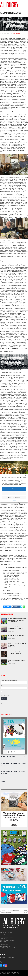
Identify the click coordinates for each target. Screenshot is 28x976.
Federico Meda (16, 33)
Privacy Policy (12, 973)
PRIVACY (14, 500)
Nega (14, 493)
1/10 (5, 752)
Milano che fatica (24, 911)
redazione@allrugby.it (8, 957)
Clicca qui (16, 704)
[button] (25, 476)
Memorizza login (5, 695)
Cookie (18, 973)
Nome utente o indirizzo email (9, 680)
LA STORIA (4, 35)
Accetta (14, 489)
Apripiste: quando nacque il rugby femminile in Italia (9, 911)
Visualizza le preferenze (14, 497)
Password (3, 686)
